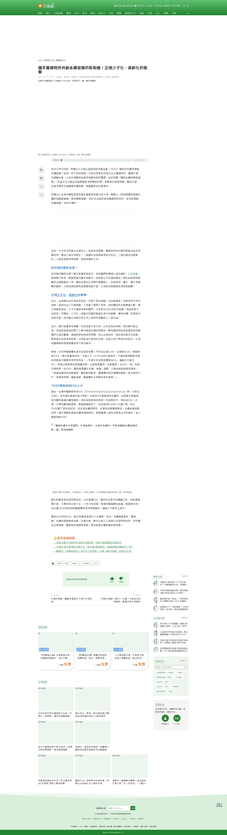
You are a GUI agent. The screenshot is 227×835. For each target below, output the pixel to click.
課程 (93, 13)
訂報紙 (135, 826)
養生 (48, 13)
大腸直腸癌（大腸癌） (165, 672)
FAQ (81, 826)
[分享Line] (41, 178)
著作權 (109, 826)
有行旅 (159, 6)
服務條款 (102, 826)
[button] (188, 13)
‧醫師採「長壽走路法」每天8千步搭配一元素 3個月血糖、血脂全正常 (92, 551)
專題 (166, 13)
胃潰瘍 (176, 686)
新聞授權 (93, 826)
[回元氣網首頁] (48, 5)
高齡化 (73, 295)
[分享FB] (41, 170)
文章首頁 (132, 819)
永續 (88, 169)
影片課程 (44, 649)
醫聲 (119, 13)
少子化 (61, 295)
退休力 (102, 13)
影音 (85, 13)
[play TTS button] (62, 160)
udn (40, 60)
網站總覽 (153, 826)
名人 (158, 13)
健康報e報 (101, 808)
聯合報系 (127, 826)
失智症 (179, 677)
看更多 (185, 576)
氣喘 (170, 691)
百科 (76, 13)
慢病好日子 (130, 13)
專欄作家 (141, 819)
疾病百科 (116, 819)
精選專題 (107, 819)
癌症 (142, 13)
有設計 (150, 6)
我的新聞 (176, 6)
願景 (167, 6)
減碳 (133, 250)
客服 (86, 826)
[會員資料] (184, 6)
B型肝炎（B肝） (163, 682)
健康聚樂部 (97, 819)
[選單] (187, 6)
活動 (174, 13)
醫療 (68, 13)
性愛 (150, 13)
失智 (111, 13)
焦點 (40, 13)
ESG (53, 60)
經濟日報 (129, 6)
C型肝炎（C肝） (163, 686)
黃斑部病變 (161, 691)
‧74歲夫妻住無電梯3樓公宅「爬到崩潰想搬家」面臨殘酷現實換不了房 (93, 546)
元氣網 (46, 60)
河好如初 (140, 6)
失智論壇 (58, 13)
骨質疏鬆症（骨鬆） (164, 677)
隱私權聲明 (118, 826)
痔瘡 (180, 672)
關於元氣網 (86, 819)
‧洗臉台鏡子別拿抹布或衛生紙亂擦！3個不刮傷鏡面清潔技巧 (88, 542)
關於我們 (144, 826)
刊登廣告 (74, 826)
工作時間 (133, 273)
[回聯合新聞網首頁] (40, 6)
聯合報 (119, 6)
